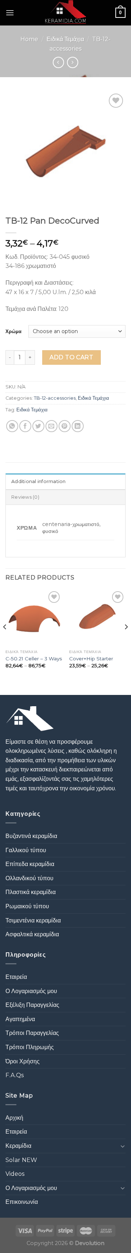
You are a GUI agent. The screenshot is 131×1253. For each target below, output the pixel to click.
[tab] (65, 481)
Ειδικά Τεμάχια (65, 39)
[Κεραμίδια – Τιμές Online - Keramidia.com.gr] (65, 12)
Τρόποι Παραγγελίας (32, 1032)
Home (29, 39)
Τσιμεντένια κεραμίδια (33, 920)
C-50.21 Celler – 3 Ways (33, 658)
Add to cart (71, 357)
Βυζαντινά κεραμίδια (31, 836)
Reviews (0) (25, 497)
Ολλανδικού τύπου (29, 878)
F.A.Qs (14, 1075)
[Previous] (5, 641)
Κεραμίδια (18, 1145)
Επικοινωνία (21, 1201)
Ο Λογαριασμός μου (31, 991)
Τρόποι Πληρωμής (29, 1047)
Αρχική (14, 1117)
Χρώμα (13, 331)
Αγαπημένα (20, 1019)
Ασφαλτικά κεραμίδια (32, 934)
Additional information (38, 481)
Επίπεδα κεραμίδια (29, 864)
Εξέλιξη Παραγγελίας (32, 1004)
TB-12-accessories (55, 398)
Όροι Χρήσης (22, 1061)
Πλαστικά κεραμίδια (30, 892)
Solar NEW (21, 1160)
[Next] (126, 641)
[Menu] (9, 12)
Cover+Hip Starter (91, 658)
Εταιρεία (16, 976)
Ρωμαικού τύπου (27, 906)
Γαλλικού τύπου (25, 850)
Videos (14, 1173)
